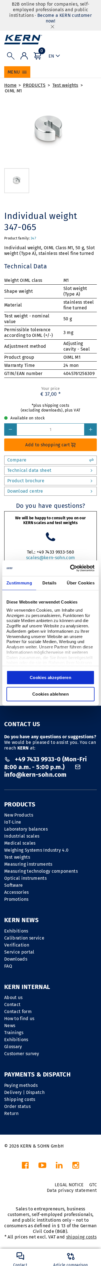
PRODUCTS (34, 85)
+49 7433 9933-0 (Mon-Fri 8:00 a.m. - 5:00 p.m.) (45, 763)
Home (10, 85)
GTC (93, 1184)
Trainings (13, 1032)
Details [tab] (49, 583)
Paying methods (21, 1085)
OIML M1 (13, 90)
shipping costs (81, 1237)
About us (13, 997)
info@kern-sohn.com (35, 774)
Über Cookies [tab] (81, 583)
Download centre (25, 491)
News (9, 1025)
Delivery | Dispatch (24, 1092)
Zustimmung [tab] (19, 583)
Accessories (16, 892)
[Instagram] (75, 1166)
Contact (12, 1004)
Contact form (18, 1011)
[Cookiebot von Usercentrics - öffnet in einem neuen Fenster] (71, 568)
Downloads (15, 959)
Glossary (13, 1046)
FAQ (8, 966)
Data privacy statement (72, 1190)
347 (33, 238)
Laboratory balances (26, 829)
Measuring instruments (28, 864)
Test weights (65, 85)
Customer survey (21, 1053)
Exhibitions (16, 931)
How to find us (19, 1018)
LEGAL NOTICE (69, 1184)
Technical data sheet (29, 470)
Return (11, 1113)
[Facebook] (25, 1166)
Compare (16, 460)
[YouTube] (42, 1166)
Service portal (19, 952)
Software (13, 885)
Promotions (16, 899)
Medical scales (19, 843)
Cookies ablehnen (50, 694)
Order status (17, 1106)
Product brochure (25, 480)
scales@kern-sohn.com (50, 557)
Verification (16, 945)
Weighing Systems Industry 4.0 (36, 850)
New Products (18, 815)
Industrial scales (21, 836)
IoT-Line (12, 822)
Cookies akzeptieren (50, 677)
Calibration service (24, 938)
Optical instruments (25, 878)
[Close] (52, 26)
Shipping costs (19, 1099)
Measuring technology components (41, 871)
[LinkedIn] (59, 1166)
